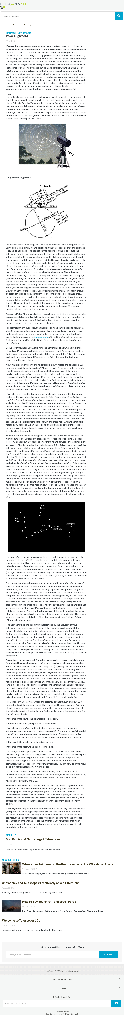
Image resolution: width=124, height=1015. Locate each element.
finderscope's (41, 337)
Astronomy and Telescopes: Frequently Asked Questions (40, 883)
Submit (109, 954)
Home (4, 25)
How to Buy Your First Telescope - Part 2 (49, 901)
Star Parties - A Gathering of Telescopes (33, 839)
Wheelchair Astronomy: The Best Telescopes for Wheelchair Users (67, 864)
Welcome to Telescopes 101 (21, 920)
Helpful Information (15, 25)
